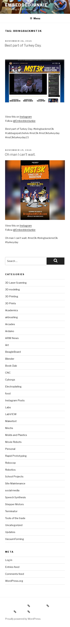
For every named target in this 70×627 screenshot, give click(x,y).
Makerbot (11, 421)
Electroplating (13, 386)
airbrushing (11, 317)
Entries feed (12, 567)
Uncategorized (13, 525)
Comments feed (14, 573)
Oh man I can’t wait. (20, 154)
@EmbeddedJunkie (24, 120)
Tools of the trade (15, 518)
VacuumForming (14, 539)
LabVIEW (11, 414)
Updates (10, 532)
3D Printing (11, 296)
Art (7, 345)
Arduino (9, 331)
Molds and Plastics (16, 435)
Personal (10, 448)
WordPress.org (14, 580)
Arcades (10, 324)
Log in (8, 560)
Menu (36, 18)
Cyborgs (10, 379)
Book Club (11, 365)
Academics (11, 310)
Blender (9, 358)
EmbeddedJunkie (26, 5)
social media (12, 490)
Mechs (9, 428)
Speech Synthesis (15, 497)
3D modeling (12, 289)
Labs (8, 407)
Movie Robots (13, 442)
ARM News (12, 338)
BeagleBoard (13, 351)
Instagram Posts (15, 400)
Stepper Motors (14, 504)
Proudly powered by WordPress (23, 618)
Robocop (10, 462)
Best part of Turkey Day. (23, 45)
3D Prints (10, 303)
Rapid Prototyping (16, 455)
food (8, 393)
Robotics (10, 469)
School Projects (14, 476)
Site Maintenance (15, 483)
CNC (8, 372)
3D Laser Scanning (16, 282)
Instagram (26, 116)
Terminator (11, 511)
